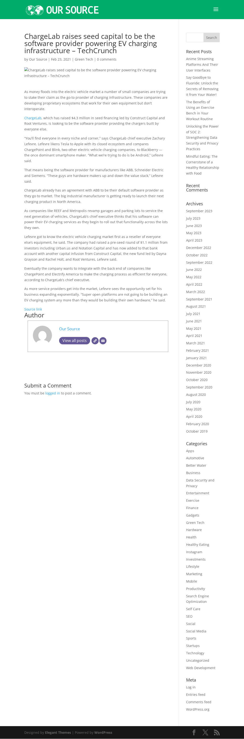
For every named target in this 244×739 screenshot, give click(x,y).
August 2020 (196, 394)
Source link (33, 309)
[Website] (95, 340)
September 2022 (199, 262)
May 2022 (193, 277)
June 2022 (194, 269)
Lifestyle (192, 566)
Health (191, 537)
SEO (189, 616)
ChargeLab (32, 118)
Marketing (194, 574)
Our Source (38, 59)
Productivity (195, 588)
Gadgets (192, 515)
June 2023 (194, 225)
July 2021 (193, 313)
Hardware (194, 529)
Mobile (191, 581)
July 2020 (193, 402)
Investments (196, 559)
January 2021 (196, 358)
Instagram (194, 552)
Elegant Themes (58, 732)
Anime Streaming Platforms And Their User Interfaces (202, 64)
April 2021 (194, 335)
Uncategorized (197, 660)
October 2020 (197, 379)
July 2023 (193, 218)
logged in (52, 393)
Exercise (192, 500)
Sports (191, 638)
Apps (190, 451)
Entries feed (195, 694)
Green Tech (84, 59)
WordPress (103, 732)
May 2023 (193, 233)
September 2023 (199, 211)
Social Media (196, 631)
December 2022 (198, 247)
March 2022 (195, 291)
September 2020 (199, 387)
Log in (191, 687)
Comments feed (198, 702)
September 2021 (199, 299)
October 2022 (197, 255)
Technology (195, 653)
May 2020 (193, 409)
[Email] (103, 340)
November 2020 (198, 372)
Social (190, 623)
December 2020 (198, 365)
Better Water (196, 465)
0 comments (107, 59)
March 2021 (195, 343)
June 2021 (194, 321)
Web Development (200, 668)
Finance (192, 508)
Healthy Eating (197, 544)
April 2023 (194, 240)
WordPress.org (197, 709)
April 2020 (194, 416)
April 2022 (194, 284)
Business (193, 472)
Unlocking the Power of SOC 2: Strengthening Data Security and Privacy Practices (202, 137)
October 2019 (197, 431)
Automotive (195, 458)
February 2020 (197, 424)
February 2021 (197, 350)
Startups (193, 645)
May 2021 (193, 328)
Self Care (193, 609)
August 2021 (196, 306)
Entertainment (197, 493)
